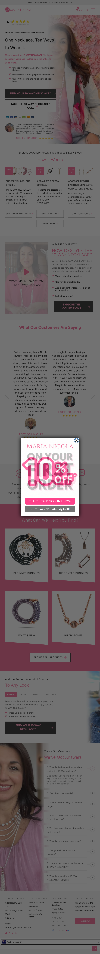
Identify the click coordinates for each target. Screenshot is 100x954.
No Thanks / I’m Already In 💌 (50, 509)
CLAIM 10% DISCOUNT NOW (50, 501)
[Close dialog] (76, 440)
